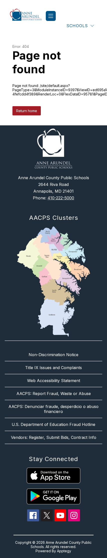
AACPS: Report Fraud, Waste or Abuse (53, 393)
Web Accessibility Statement (53, 380)
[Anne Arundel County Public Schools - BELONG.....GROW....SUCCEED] (28, 16)
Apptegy (64, 551)
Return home (26, 111)
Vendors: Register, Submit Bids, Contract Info (53, 437)
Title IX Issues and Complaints (53, 367)
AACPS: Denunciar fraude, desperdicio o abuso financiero (53, 409)
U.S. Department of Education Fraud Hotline (53, 424)
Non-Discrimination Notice (53, 354)
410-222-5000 (61, 197)
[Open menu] (51, 16)
